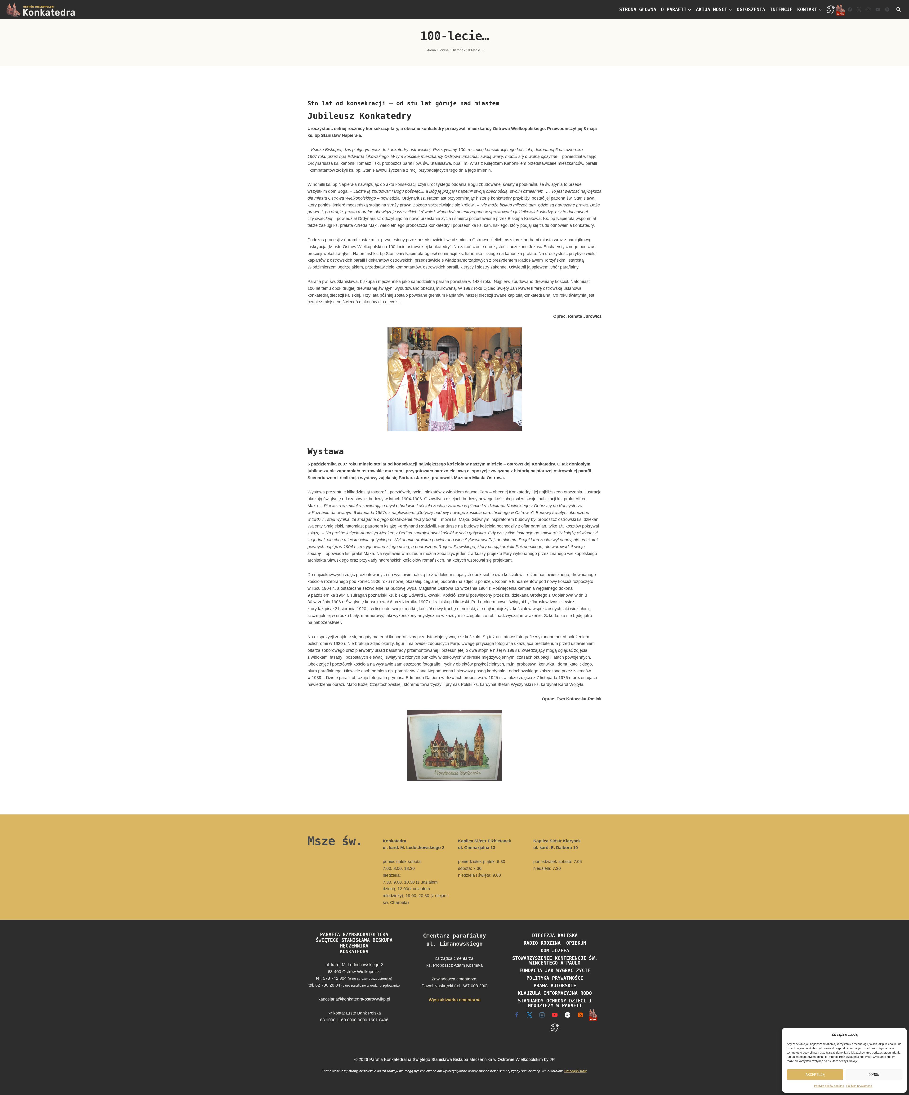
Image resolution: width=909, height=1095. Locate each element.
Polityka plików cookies (829, 1086)
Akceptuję (815, 1075)
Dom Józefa (555, 950)
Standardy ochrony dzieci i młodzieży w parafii (555, 1003)
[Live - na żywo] (593, 1014)
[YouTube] (877, 9)
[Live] (840, 9)
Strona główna (637, 9)
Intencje (781, 9)
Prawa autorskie (555, 985)
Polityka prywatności (859, 1086)
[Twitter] (859, 9)
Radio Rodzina (542, 943)
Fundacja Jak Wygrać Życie (554, 970)
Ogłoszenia (751, 9)
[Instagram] (868, 9)
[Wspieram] (831, 9)
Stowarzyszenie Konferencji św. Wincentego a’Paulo (554, 960)
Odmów (874, 1075)
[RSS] (580, 1014)
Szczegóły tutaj (575, 1071)
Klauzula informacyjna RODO (555, 993)
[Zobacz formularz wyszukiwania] (898, 9)
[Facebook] (850, 9)
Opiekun (576, 943)
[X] (529, 1014)
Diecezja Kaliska (555, 935)
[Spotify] (887, 9)
